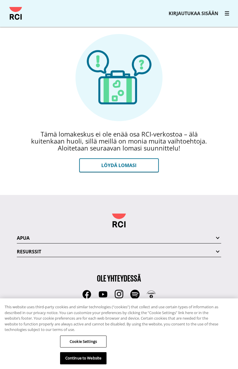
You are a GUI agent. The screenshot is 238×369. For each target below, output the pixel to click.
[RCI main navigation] (227, 13)
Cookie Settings (83, 341)
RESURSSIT (29, 251)
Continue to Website (83, 358)
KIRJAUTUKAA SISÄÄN (193, 13)
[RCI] (15, 13)
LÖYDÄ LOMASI (118, 165)
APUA (23, 238)
